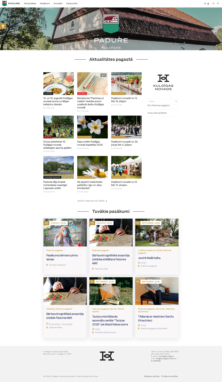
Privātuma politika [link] (169, 376)
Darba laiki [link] (72, 3)
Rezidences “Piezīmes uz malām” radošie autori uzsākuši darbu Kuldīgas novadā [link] (90, 103)
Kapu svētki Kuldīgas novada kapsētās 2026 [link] (90, 143)
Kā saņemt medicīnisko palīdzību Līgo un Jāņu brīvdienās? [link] (90, 185)
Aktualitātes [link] (30, 3)
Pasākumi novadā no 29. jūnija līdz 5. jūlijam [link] (124, 143)
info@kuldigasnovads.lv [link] (166, 358)
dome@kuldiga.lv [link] (166, 356)
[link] (3, 26)
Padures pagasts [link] (52, 177)
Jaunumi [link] (48, 93)
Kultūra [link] (82, 93)
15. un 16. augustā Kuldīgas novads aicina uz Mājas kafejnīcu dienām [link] (58, 101)
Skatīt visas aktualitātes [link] (91, 201)
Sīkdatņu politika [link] (151, 376)
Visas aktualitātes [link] (157, 112)
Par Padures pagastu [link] (158, 105)
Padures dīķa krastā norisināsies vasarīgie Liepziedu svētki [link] (55, 185)
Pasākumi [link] (45, 3)
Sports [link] (48, 137)
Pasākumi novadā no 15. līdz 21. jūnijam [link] (124, 184)
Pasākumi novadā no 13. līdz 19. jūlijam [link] (124, 100)
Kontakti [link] (58, 3)
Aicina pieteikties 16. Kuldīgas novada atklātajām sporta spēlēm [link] (57, 144)
